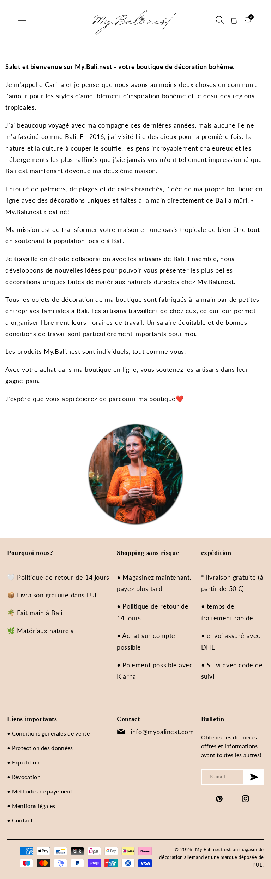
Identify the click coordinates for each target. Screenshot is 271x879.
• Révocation (24, 776)
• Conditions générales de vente (48, 733)
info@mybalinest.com (162, 732)
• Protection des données (40, 747)
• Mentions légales (31, 805)
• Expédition (23, 762)
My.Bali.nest (209, 849)
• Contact (20, 820)
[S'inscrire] (254, 777)
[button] (23, 20)
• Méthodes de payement (39, 791)
